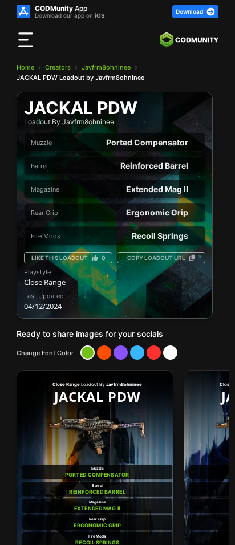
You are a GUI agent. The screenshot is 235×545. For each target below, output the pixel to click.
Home (25, 67)
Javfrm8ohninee (106, 67)
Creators (58, 67)
